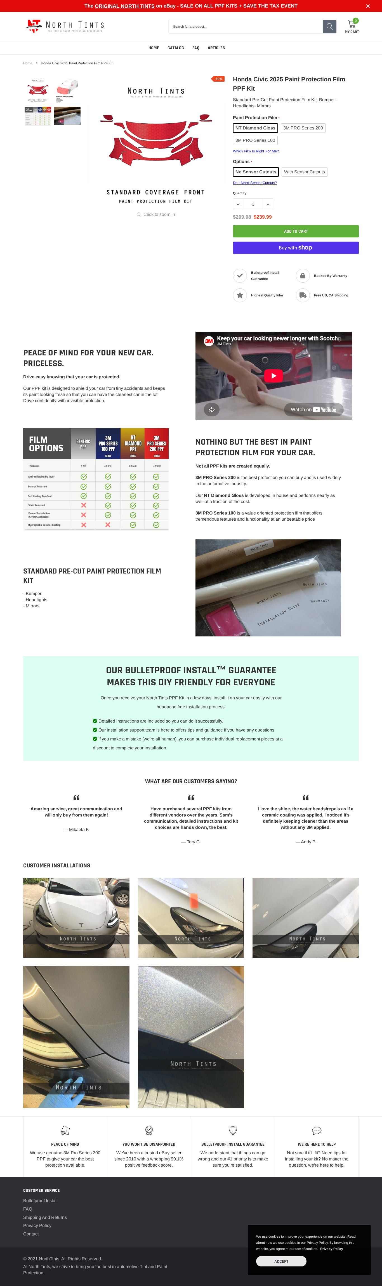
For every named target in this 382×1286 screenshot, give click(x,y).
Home (153, 48)
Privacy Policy (37, 1225)
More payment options (296, 261)
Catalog (176, 48)
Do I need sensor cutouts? (255, 183)
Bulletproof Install (40, 1200)
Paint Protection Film (256, 117)
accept (281, 1261)
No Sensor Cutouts (255, 171)
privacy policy (331, 1249)
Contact (31, 1233)
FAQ (195, 48)
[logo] (65, 26)
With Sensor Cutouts (304, 171)
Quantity (239, 193)
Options (242, 161)
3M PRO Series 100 (255, 140)
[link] (38, 90)
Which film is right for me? (256, 151)
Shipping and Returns (45, 1217)
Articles (216, 48)
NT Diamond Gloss (255, 128)
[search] (329, 26)
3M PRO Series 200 (303, 128)
